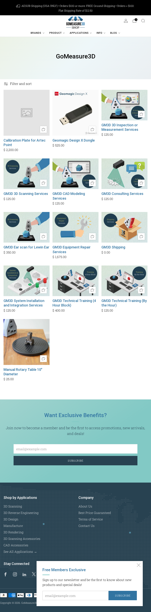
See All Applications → (20, 551)
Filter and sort (21, 84)
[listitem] (75, 8)
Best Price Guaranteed (94, 513)
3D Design (11, 519)
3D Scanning (13, 506)
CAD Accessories (16, 545)
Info (99, 33)
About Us (85, 506)
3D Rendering (13, 532)
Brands (36, 33)
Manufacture (13, 526)
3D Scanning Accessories (22, 539)
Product (55, 33)
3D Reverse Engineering (21, 513)
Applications (79, 33)
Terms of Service (90, 519)
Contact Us (86, 526)
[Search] (143, 21)
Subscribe (123, 595)
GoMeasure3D (29, 602)
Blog (113, 33)
